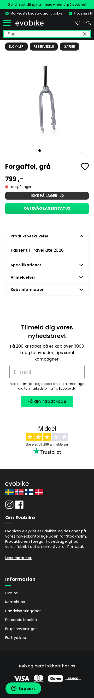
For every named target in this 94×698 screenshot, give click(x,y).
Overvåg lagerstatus (47, 208)
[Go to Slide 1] (39, 150)
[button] (47, 99)
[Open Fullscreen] (81, 150)
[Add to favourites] (85, 166)
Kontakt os (15, 601)
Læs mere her (18, 557)
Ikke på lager (44, 195)
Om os (11, 593)
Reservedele (44, 46)
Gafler (69, 46)
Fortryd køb (15, 637)
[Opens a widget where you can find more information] (23, 688)
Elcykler (16, 46)
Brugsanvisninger (21, 628)
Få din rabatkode (47, 401)
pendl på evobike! (71, 4)
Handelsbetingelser (23, 611)
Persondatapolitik (21, 619)
